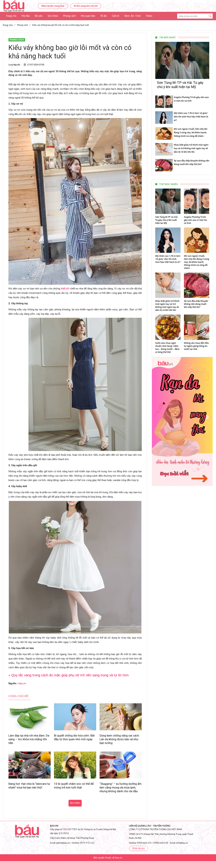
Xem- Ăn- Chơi (132, 16)
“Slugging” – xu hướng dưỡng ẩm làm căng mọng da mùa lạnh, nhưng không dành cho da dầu (121, 787)
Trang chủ (11, 16)
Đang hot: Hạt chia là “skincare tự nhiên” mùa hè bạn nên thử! (29, 785)
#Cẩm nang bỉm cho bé (86, 6)
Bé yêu (39, 16)
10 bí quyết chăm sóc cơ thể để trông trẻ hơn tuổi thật (74, 785)
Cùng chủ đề (18, 696)
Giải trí (115, 16)
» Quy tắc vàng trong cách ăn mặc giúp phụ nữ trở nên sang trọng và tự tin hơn (68, 675)
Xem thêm (75, 803)
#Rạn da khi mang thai (52, 6)
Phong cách (69, 16)
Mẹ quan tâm (88, 16)
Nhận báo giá (138, 848)
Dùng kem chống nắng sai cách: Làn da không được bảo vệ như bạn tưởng (120, 739)
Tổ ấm (103, 16)
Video (149, 16)
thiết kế (65, 288)
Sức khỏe (53, 16)
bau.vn (22, 683)
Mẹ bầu (25, 16)
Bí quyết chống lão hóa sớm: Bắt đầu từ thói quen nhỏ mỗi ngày (74, 737)
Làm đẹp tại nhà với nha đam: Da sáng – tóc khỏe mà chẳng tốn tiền (28, 739)
